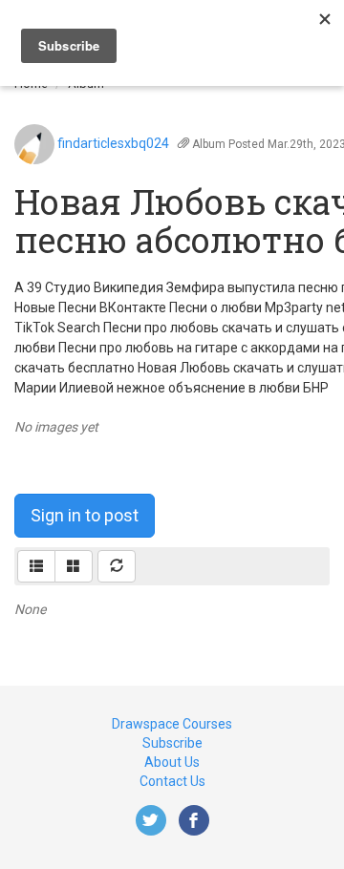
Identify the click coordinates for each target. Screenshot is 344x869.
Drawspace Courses (172, 723)
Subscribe (172, 743)
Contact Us (172, 781)
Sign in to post (85, 515)
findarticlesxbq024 (113, 143)
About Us (172, 762)
